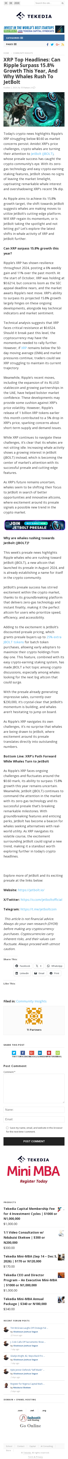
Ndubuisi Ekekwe (22, 1387)
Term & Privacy (35, 1457)
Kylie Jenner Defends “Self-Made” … (27, 1369)
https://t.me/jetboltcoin (38, 909)
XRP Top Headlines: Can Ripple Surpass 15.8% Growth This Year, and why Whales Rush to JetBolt (31, 71)
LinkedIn (42, 1056)
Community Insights (23, 53)
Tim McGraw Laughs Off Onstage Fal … (29, 1327)
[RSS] (62, 44)
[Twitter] (51, 44)
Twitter (16, 1056)
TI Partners (25, 87)
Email (59, 1056)
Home (6, 53)
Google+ (33, 1056)
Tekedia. (27, 1452)
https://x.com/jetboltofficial (41, 899)
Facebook (25, 1056)
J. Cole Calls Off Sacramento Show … (28, 1341)
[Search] (63, 3)
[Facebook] (47, 44)
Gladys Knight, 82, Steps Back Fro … (27, 1355)
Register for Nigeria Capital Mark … (27, 1383)
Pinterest (51, 1056)
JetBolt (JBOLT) (42, 154)
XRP (24, 348)
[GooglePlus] (57, 44)
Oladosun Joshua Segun (25, 1331)
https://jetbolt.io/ (31, 890)
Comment (9, 1071)
